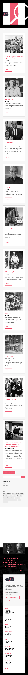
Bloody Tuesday (9, 143)
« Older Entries (18, 472)
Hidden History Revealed (11, 272)
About (7, 608)
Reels (6, 620)
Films (4, 495)
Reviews (7, 627)
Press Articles (5, 486)
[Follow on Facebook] (12, 601)
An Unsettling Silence (10, 400)
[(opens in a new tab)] (14, 430)
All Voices (7, 633)
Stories (7, 640)
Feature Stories (5, 485)
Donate (21, 13)
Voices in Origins (9, 634)
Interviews (8, 632)
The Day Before (9, 99)
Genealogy (8, 495)
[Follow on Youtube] (6, 601)
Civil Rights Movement (19, 493)
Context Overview (9, 648)
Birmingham (9, 493)
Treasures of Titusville (10, 229)
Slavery (19, 499)
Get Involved (8, 656)
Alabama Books (8, 655)
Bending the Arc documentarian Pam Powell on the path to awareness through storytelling (13, 444)
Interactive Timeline (10, 649)
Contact (7, 661)
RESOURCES (8, 654)
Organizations (5, 499)
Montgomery (17, 497)
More (7, 69)
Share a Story (8, 663)
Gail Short (7, 60)
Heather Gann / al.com (9, 448)
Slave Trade (5, 501)
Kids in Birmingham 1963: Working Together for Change (14, 57)
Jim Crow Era (13, 495)
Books (13, 493)
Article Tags (5, 29)
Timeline (7, 647)
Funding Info (8, 611)
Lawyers (4, 497)
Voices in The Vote (9, 635)
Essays (4, 483)
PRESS (6, 625)
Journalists (19, 495)
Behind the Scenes (9, 612)
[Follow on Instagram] (9, 601)
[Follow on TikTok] (15, 601)
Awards (7, 613)
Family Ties (8, 313)
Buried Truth (8, 187)
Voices (21, 570)
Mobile (12, 497)
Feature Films (8, 619)
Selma (16, 499)
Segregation (11, 499)
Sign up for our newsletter (12, 597)
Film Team (7, 610)
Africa (4, 493)
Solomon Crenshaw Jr (9, 231)
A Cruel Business (9, 356)
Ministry (8, 497)
